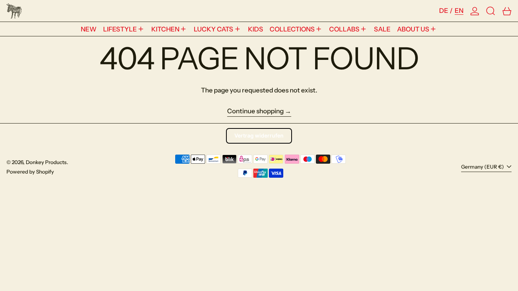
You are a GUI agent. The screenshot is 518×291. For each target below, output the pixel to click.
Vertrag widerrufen (259, 135)
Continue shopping (255, 111)
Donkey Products (46, 162)
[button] (491, 11)
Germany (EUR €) (483, 167)
